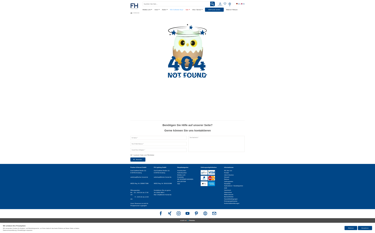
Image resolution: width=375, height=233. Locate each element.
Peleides (192, 220)
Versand (226, 177)
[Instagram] (179, 213)
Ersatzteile (180, 177)
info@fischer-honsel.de (164, 194)
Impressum (227, 190)
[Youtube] (187, 213)
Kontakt (226, 172)
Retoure (226, 179)
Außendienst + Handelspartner (233, 186)
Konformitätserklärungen (231, 203)
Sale (187, 9)
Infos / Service (196, 9)
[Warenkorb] (230, 4)
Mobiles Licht (147, 9)
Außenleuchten (182, 172)
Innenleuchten (181, 170)
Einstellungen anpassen (25, 230)
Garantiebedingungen (231, 199)
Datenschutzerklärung (10, 230)
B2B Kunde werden (214, 9)
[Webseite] (205, 213)
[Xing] (170, 213)
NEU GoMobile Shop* (176, 9)
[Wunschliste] (225, 4)
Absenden (139, 159)
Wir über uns (228, 170)
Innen (156, 9)
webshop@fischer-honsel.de (139, 177)
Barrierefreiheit (228, 196)
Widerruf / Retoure (232, 9)
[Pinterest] (196, 213)
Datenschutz (228, 192)
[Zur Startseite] (131, 13)
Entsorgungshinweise (230, 201)
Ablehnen (351, 228)
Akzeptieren (365, 228)
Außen (164, 9)
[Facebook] (161, 213)
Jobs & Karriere (229, 175)
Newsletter (227, 183)
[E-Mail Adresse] (214, 213)
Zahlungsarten (228, 181)
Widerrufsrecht (228, 194)
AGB (225, 188)
